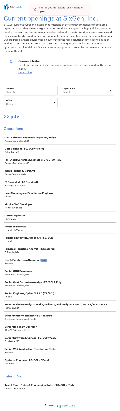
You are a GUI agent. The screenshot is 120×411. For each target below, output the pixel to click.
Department (68, 88)
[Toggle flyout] (110, 91)
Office (9, 100)
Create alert (25, 72)
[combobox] (62, 92)
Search (10, 88)
